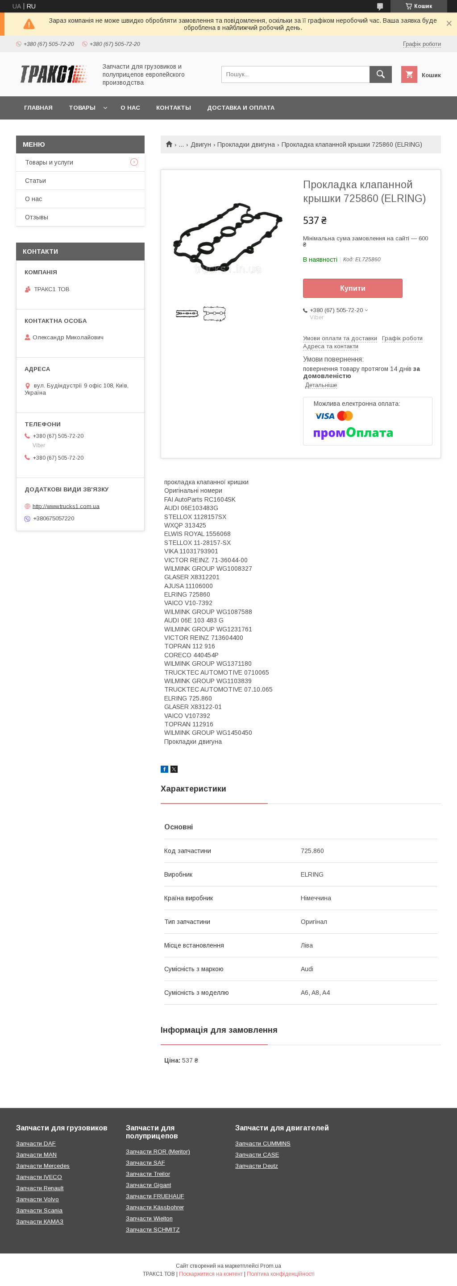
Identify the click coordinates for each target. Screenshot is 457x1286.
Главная (38, 107)
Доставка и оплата (240, 107)
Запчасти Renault (39, 1188)
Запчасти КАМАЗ (39, 1221)
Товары (82, 107)
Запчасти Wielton (149, 1218)
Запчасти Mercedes (43, 1165)
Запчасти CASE (257, 1154)
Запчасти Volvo (37, 1199)
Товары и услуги (49, 162)
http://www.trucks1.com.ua (66, 506)
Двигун (201, 144)
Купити (353, 288)
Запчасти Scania (39, 1210)
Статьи (35, 180)
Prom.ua (270, 1266)
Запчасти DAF (36, 1143)
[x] (174, 770)
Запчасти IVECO (39, 1177)
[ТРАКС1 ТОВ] (54, 84)
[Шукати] (381, 74)
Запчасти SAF (145, 1162)
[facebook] (164, 770)
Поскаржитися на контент (211, 1274)
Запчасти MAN (36, 1154)
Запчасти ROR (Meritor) (158, 1151)
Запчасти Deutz (256, 1165)
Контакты (173, 107)
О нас (130, 107)
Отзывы (36, 217)
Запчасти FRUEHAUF (155, 1196)
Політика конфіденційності (281, 1274)
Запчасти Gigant (148, 1185)
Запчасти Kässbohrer (155, 1207)
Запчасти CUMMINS (263, 1143)
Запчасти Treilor (148, 1174)
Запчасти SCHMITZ (153, 1229)
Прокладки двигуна (246, 144)
